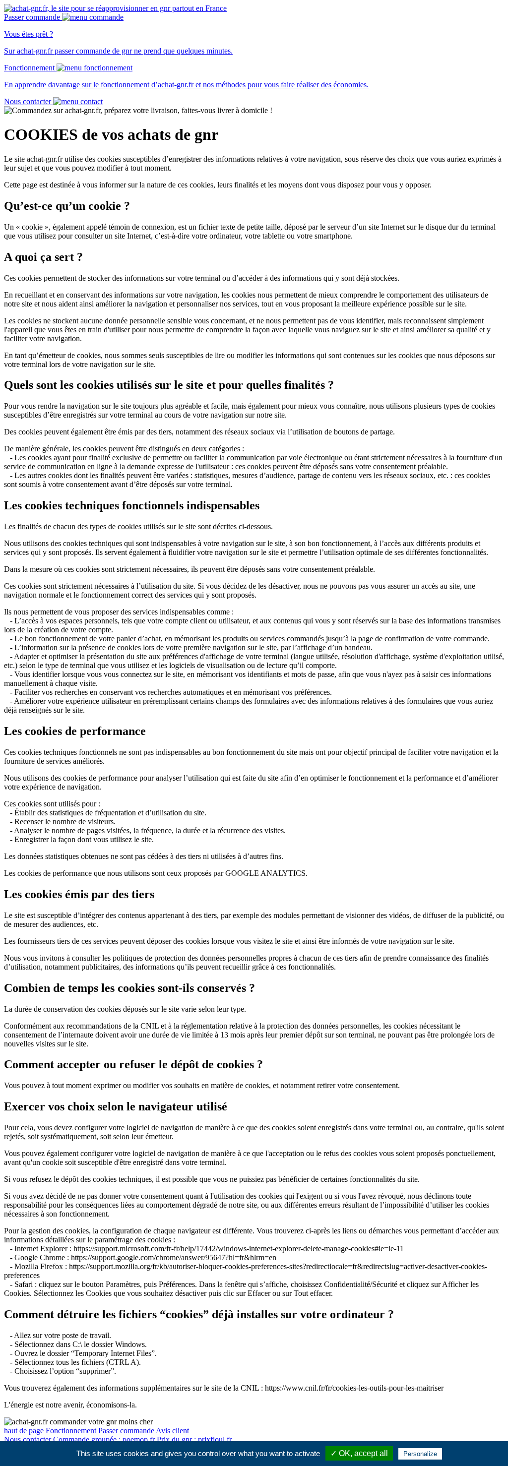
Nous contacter (27, 1439)
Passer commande (126, 1430)
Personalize (420, 1454)
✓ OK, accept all (359, 1453)
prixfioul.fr (194, 1439)
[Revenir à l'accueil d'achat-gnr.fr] (115, 8)
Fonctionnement (71, 1430)
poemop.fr (104, 1439)
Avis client (172, 1430)
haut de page (24, 1430)
